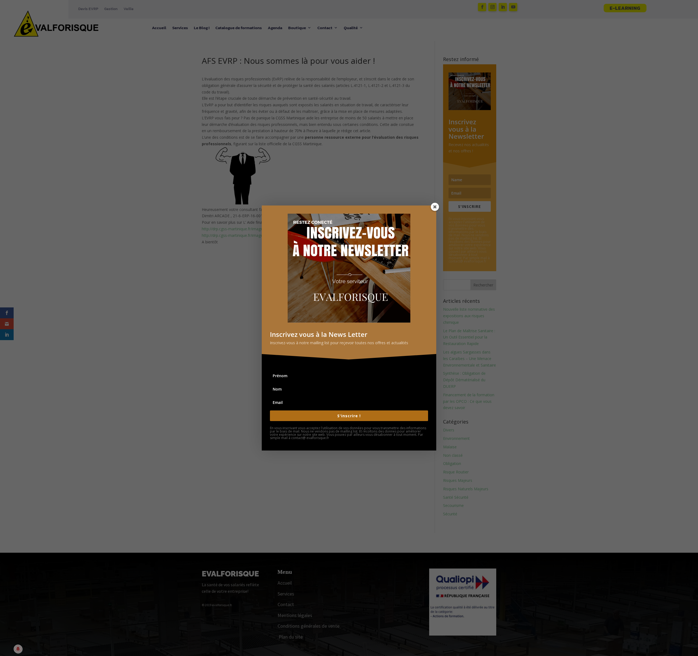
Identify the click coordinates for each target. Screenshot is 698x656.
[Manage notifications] (18, 649)
